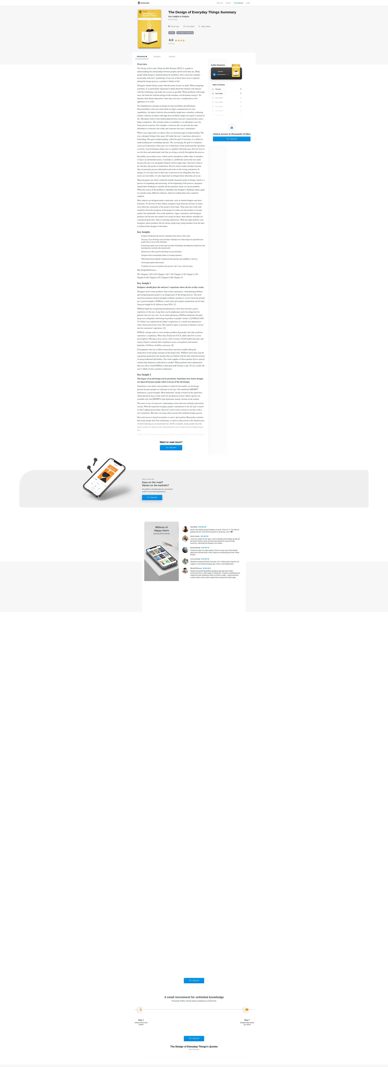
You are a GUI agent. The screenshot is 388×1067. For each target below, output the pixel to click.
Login (248, 3)
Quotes (172, 56)
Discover (220, 3)
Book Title (141, 11)
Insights (157, 56)
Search (228, 3)
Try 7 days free (171, 447)
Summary (141, 56)
